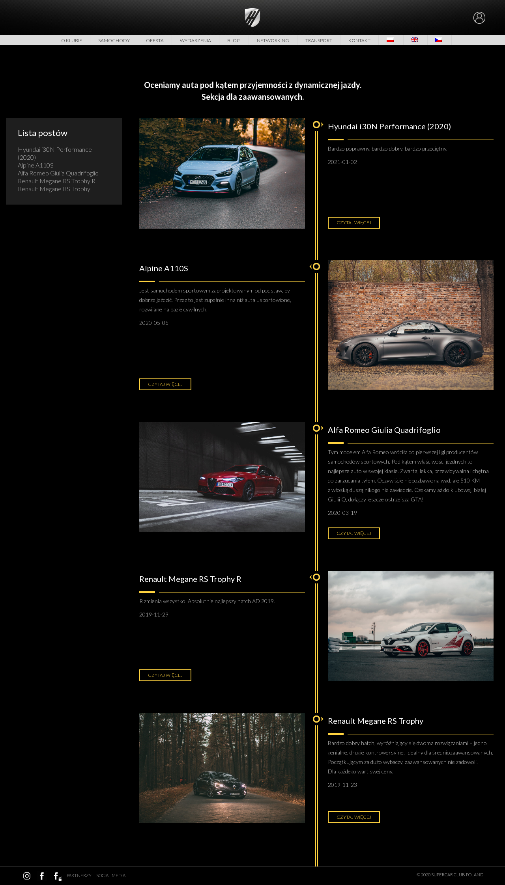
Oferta (155, 40)
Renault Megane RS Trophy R (56, 180)
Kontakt (359, 40)
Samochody (114, 40)
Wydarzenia (195, 40)
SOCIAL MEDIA (110, 875)
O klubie (71, 40)
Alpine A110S (36, 165)
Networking (273, 40)
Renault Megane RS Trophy (54, 188)
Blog (234, 40)
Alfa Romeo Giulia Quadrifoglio (58, 173)
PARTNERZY (79, 875)
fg (57, 876)
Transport (318, 40)
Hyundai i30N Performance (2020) (55, 153)
